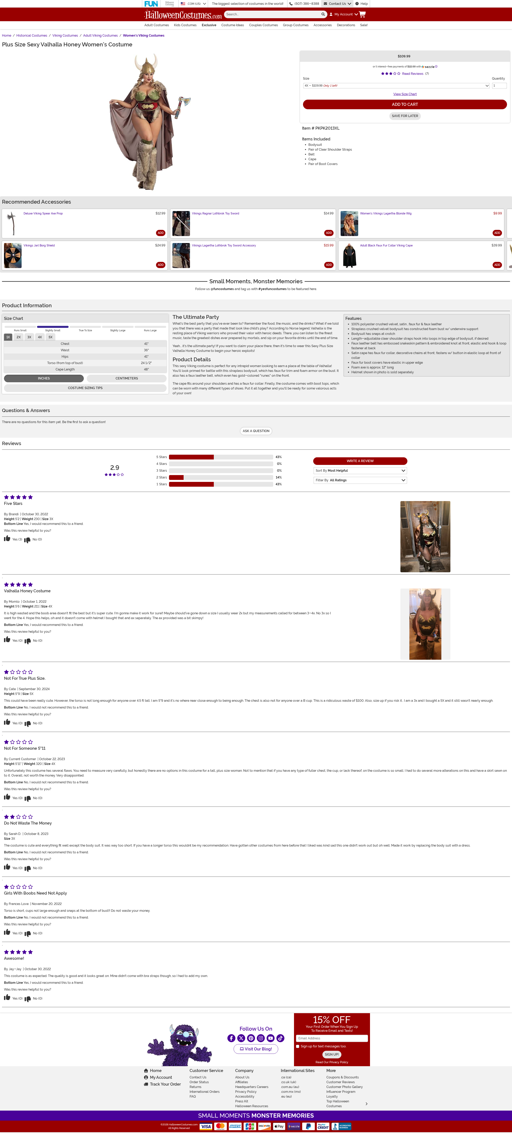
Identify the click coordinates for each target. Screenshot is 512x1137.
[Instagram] (261, 1038)
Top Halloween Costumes (337, 1103)
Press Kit (241, 1101)
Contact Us (337, 4)
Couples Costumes (263, 25)
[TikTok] (280, 1038)
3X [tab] (29, 337)
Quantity (498, 78)
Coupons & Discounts (342, 1077)
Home (156, 1070)
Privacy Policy (246, 1092)
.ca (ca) (286, 1077)
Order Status (199, 1082)
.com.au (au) (290, 1087)
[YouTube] (271, 1038)
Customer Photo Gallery (344, 1087)
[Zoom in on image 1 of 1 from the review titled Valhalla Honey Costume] (425, 624)
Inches (44, 378)
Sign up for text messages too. (323, 1046)
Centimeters (127, 378)
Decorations (346, 25)
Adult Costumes (156, 25)
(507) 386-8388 (307, 4)
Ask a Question (256, 431)
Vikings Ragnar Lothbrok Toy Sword (215, 213)
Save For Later (405, 116)
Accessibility (244, 1096)
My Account (161, 1077)
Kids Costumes (185, 25)
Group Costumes (296, 25)
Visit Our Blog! (258, 1049)
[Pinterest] (251, 1038)
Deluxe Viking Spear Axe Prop (43, 213)
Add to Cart (405, 104)
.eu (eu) (286, 1096)
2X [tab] (19, 337)
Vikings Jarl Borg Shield (39, 245)
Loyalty (332, 1096)
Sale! (364, 25)
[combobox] (271, 14)
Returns (195, 1087)
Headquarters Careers (251, 1087)
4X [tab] (40, 337)
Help (364, 4)
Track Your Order (165, 1084)
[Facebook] (231, 1038)
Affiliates (241, 1082)
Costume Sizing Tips (85, 388)
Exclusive (209, 25)
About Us (242, 1077)
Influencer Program (340, 1092)
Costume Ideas (232, 25)
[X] (241, 1038)
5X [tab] (50, 337)
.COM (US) (194, 3)
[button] (343, 14)
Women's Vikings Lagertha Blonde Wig (386, 213)
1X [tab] (8, 337)
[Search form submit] (323, 14)
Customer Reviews (340, 1082)
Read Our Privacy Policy (332, 1062)
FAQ (193, 1096)
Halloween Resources (251, 1106)
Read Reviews (412, 74)
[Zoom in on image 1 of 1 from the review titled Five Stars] (425, 536)
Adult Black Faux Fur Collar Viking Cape (386, 245)
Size (306, 78)
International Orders (205, 1092)
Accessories (323, 25)
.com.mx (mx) (291, 1092)
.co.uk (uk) (288, 1082)
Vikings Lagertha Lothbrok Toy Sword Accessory (224, 245)
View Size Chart (405, 94)
